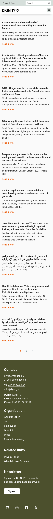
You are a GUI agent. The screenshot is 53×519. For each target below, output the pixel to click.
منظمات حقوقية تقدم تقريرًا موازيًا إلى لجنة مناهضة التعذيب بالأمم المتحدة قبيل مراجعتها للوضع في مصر (24, 322)
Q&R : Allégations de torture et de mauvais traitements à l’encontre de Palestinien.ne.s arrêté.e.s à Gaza (26, 91)
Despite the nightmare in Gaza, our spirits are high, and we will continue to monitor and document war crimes (26, 157)
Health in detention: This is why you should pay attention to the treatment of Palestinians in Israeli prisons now (25, 289)
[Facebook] (26, 507)
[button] (49, 10)
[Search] (49, 3)
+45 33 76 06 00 (16, 385)
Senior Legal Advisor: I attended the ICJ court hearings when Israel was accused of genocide (25, 193)
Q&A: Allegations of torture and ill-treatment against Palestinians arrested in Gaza (26, 122)
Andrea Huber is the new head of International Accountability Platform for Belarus (24, 25)
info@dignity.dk (12, 389)
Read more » (8, 44)
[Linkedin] (7, 507)
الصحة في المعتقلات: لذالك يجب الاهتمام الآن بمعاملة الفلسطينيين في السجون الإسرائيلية (24, 258)
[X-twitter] (36, 507)
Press (5, 3)
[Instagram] (17, 507)
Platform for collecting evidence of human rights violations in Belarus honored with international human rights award (25, 58)
